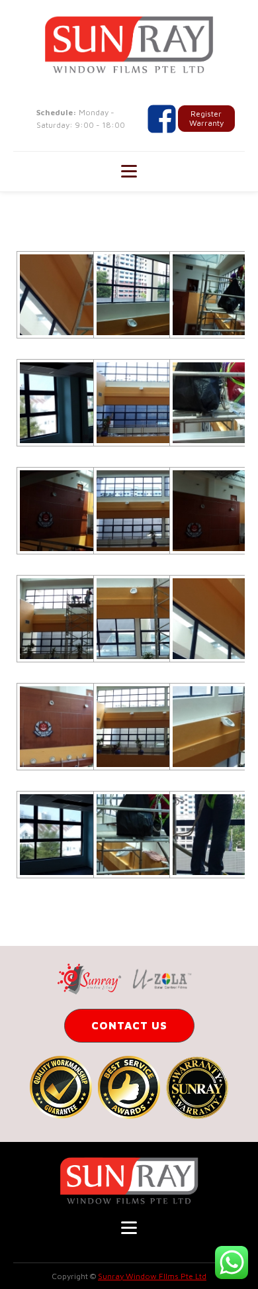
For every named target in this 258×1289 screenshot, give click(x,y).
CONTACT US (129, 1025)
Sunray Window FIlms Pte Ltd (152, 1276)
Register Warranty (206, 118)
